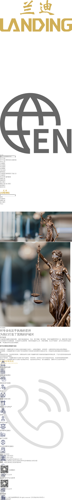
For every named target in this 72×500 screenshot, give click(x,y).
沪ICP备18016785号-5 (37, 497)
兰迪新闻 (2, 173)
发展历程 (13, 160)
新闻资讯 (2, 172)
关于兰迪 (2, 158)
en (2, 155)
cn (0, 155)
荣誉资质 (8, 160)
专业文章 (2, 177)
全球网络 (2, 168)
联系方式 (2, 187)
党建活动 (2, 180)
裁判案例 (8, 177)
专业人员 (2, 161)
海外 (4, 170)
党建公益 (2, 178)
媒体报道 (8, 173)
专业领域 (2, 165)
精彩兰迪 (2, 183)
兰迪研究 (2, 175)
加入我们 (2, 182)
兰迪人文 (13, 173)
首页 (1, 197)
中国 (1, 170)
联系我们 (2, 185)
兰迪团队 (2, 163)
